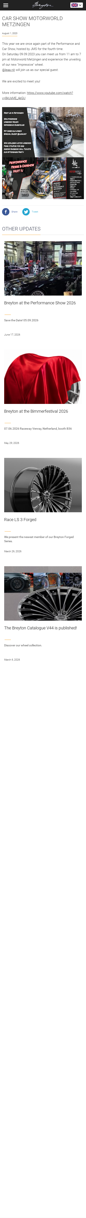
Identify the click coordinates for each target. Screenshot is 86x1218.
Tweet (35, 211)
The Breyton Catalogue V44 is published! (40, 627)
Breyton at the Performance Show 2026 (40, 302)
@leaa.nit (8, 70)
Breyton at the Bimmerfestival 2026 (36, 411)
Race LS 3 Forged (20, 519)
